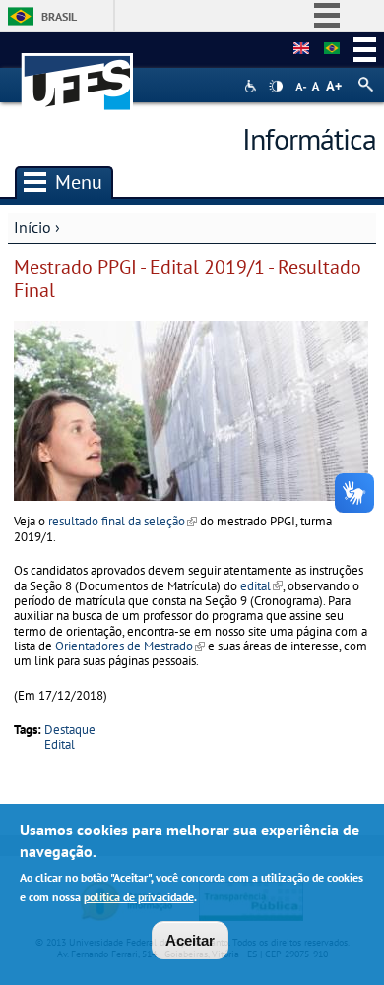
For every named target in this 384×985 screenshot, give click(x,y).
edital (261, 586)
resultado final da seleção (122, 521)
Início (32, 227)
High (276, 86)
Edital (59, 744)
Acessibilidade (252, 86)
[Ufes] (78, 72)
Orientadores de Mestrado (130, 646)
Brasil (59, 16)
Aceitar (190, 940)
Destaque (70, 729)
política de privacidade (139, 897)
